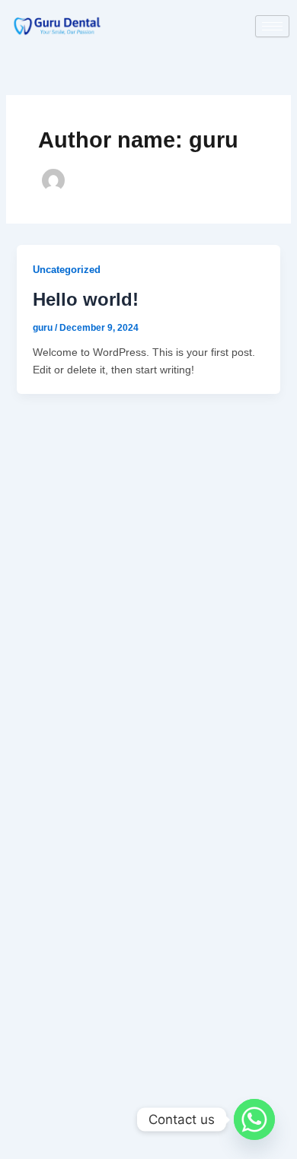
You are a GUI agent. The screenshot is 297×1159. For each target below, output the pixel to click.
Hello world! (86, 299)
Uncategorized (67, 269)
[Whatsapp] (254, 1119)
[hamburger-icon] (272, 26)
